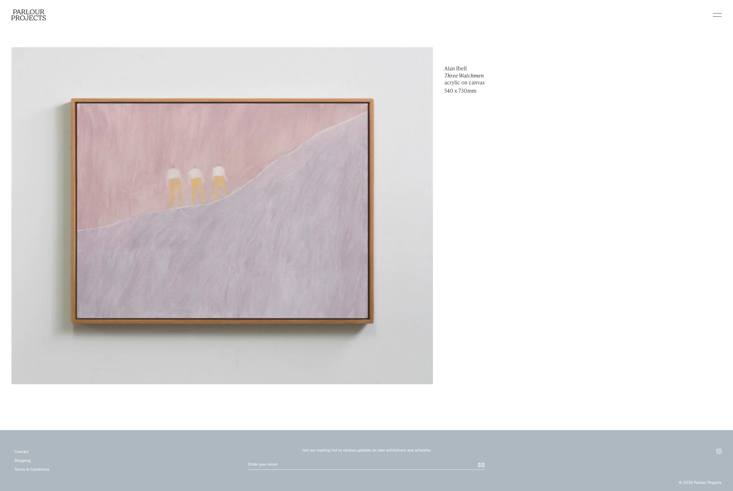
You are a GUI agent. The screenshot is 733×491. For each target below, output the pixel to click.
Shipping (22, 460)
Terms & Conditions (32, 469)
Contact (21, 451)
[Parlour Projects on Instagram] (716, 453)
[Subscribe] (480, 464)
